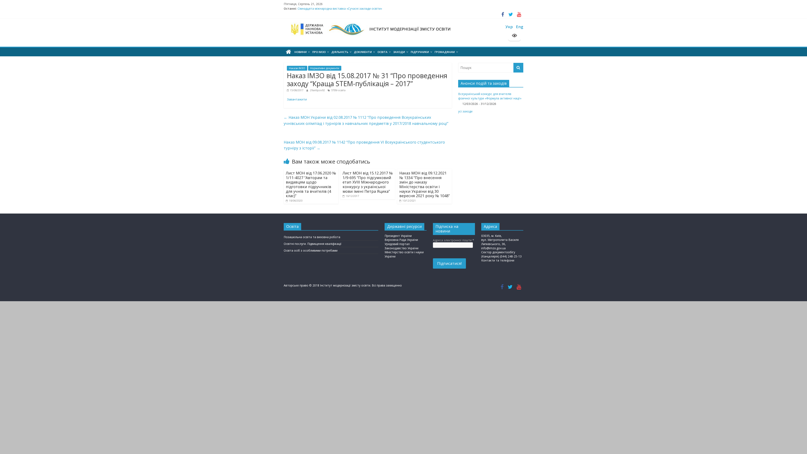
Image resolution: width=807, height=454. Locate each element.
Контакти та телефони (497, 260)
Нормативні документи (324, 68)
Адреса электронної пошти (453, 240)
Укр (509, 26)
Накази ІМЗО (297, 68)
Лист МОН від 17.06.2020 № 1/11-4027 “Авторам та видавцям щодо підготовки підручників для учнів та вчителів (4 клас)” (311, 184)
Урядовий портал (397, 244)
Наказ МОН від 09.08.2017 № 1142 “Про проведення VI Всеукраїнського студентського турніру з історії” (364, 145)
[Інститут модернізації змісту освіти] (288, 52)
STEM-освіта (338, 90)
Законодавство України (401, 248)
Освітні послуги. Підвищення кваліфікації (313, 244)
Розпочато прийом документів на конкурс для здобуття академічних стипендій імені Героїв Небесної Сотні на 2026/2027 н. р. (387, 9)
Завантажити (297, 99)
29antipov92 (318, 90)
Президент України (398, 236)
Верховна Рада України (401, 240)
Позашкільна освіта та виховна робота (312, 237)
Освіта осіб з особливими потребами (311, 250)
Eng (519, 26)
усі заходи (465, 111)
